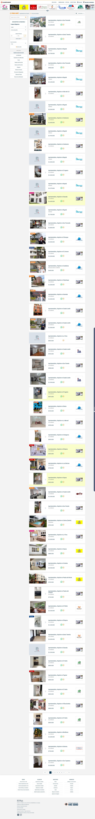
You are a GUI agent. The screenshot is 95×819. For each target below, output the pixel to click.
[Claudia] (33, 7)
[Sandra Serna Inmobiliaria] (89, 7)
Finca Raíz (54, 2)
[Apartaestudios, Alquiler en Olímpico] (38, 450)
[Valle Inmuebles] (80, 7)
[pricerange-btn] (25, 36)
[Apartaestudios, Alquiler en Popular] (38, 676)
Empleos (71, 787)
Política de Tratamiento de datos (22, 806)
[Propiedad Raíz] (42, 7)
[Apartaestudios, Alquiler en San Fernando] (38, 21)
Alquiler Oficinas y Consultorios (39, 789)
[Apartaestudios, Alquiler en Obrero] (38, 407)
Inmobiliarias (61, 2)
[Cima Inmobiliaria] (5, 7)
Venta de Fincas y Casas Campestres (23, 789)
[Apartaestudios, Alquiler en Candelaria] (38, 267)
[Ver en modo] (76, 13)
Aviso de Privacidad (20, 807)
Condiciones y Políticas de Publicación (23, 804)
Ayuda (56, 789)
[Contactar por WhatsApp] (62, 25)
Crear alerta (19, 46)
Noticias (67, 2)
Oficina (55, 781)
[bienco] (79, 50)
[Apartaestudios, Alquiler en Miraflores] (38, 733)
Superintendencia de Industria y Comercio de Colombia (25, 812)
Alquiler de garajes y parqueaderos (39, 791)
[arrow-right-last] (69, 772)
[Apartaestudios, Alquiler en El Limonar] (38, 252)
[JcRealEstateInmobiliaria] (79, 662)
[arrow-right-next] (66, 772)
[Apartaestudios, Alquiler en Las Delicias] (38, 464)
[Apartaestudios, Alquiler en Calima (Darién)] (38, 521)
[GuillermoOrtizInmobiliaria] (79, 522)
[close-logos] (47, 10)
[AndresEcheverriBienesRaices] (79, 22)
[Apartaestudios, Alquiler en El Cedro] (38, 662)
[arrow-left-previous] (48, 772)
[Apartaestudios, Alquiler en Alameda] (38, 295)
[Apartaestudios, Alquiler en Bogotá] (38, 50)
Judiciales (71, 791)
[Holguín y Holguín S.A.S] (61, 7)
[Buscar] (26, 17)
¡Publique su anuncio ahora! (71, 781)
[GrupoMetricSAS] (79, 607)
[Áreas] (14, 7)
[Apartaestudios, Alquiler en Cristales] (38, 564)
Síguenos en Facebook (55, 791)
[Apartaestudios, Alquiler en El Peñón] (38, 607)
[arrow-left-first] (45, 772)
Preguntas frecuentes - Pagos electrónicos (23, 811)
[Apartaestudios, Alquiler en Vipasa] (38, 478)
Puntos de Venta (55, 783)
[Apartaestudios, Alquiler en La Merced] (38, 421)
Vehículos (71, 785)
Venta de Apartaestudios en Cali (23, 785)
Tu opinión (94, 409)
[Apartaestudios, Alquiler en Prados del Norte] (38, 578)
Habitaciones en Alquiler (39, 787)
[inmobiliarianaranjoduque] (79, 239)
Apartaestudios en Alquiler (39, 785)
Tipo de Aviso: (18, 28)
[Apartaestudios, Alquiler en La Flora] (38, 337)
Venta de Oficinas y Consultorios (23, 787)
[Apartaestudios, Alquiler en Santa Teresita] (38, 35)
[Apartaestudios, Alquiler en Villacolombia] (38, 705)
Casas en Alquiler (39, 783)
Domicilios (55, 785)
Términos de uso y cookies (21, 809)
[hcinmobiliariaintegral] (79, 493)
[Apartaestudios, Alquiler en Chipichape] (38, 281)
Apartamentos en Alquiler (39, 781)
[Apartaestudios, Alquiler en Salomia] (38, 747)
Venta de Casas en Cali (23, 781)
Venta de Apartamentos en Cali (23, 783)
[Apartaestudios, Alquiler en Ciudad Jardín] (38, 310)
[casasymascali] (79, 351)
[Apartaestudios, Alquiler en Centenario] (38, 119)
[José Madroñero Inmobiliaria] (23, 7)
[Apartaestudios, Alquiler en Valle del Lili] (38, 93)
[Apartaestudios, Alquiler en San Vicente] (38, 364)
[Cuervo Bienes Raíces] (52, 7)
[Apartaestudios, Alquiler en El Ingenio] (38, 171)
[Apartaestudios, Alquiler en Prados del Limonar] (38, 593)
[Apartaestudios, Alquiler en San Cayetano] (38, 762)
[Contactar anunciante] (63, 25)
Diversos (71, 789)
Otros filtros (18, 38)
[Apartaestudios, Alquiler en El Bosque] (38, 238)
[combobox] (18, 17)
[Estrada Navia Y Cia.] (71, 7)
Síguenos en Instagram (55, 793)
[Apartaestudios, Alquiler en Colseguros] (38, 436)
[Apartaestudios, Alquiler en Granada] (38, 198)
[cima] (79, 748)
